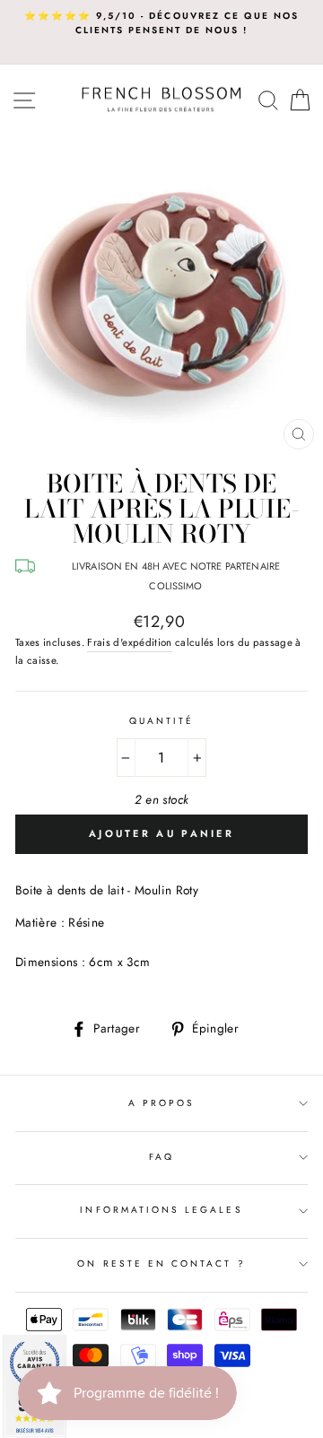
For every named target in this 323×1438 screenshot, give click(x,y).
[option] (161, 24)
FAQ (161, 1156)
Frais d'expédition (129, 642)
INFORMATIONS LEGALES (161, 1209)
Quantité (161, 721)
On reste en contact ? (161, 1263)
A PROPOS (161, 1103)
